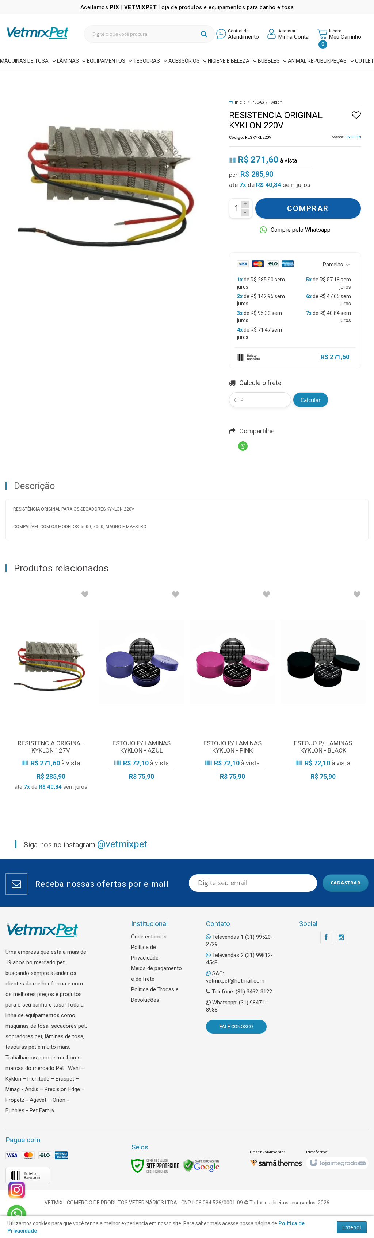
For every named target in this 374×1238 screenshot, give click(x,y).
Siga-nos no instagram (85, 844)
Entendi (351, 1227)
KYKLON (353, 137)
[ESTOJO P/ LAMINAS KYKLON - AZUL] (141, 687)
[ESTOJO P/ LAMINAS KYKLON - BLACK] (323, 687)
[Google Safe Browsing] (201, 1165)
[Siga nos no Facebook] (326, 937)
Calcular (311, 399)
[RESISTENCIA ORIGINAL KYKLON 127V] (50, 691)
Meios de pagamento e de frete (156, 973)
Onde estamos (149, 936)
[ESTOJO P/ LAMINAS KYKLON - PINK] (232, 687)
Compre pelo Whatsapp (301, 229)
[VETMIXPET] (37, 33)
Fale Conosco (236, 1026)
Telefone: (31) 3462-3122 (241, 991)
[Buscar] (204, 34)
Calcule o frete (260, 383)
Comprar (308, 208)
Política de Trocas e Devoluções (155, 994)
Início (240, 102)
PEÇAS (257, 102)
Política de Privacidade (145, 952)
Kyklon (276, 102)
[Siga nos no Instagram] (341, 937)
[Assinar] (346, 883)
